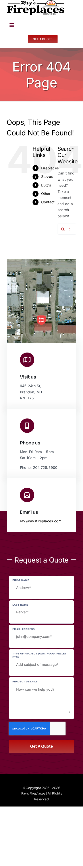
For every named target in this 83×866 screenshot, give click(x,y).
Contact (48, 202)
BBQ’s (46, 185)
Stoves (47, 176)
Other (45, 193)
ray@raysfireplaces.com (41, 521)
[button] (41, 320)
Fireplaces (50, 168)
